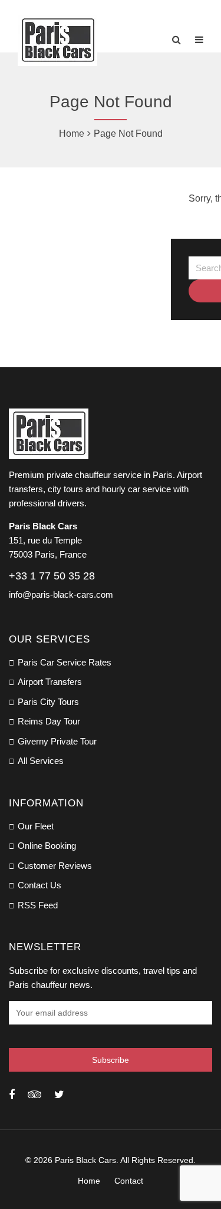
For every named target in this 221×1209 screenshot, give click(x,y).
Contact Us (39, 885)
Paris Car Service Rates (64, 662)
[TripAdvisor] (34, 1095)
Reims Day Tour (49, 721)
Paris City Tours (48, 702)
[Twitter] (59, 1095)
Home (71, 134)
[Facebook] (12, 1095)
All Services (41, 761)
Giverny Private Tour (57, 741)
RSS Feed (38, 905)
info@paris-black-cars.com (61, 594)
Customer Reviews (55, 866)
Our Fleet (36, 826)
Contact (128, 1180)
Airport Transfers (50, 682)
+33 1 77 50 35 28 (52, 576)
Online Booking (47, 846)
